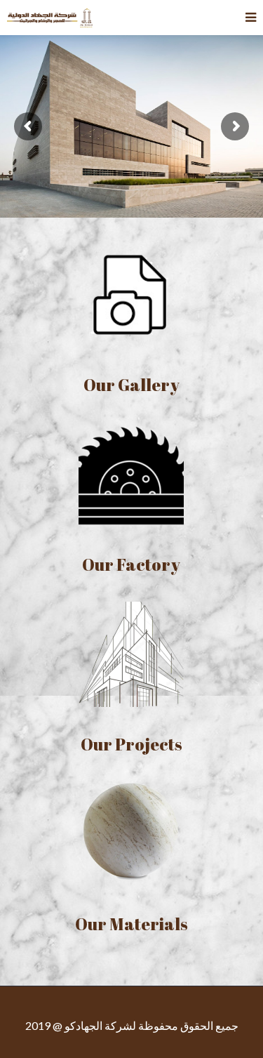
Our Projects (131, 744)
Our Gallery (131, 384)
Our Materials (131, 924)
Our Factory (131, 564)
